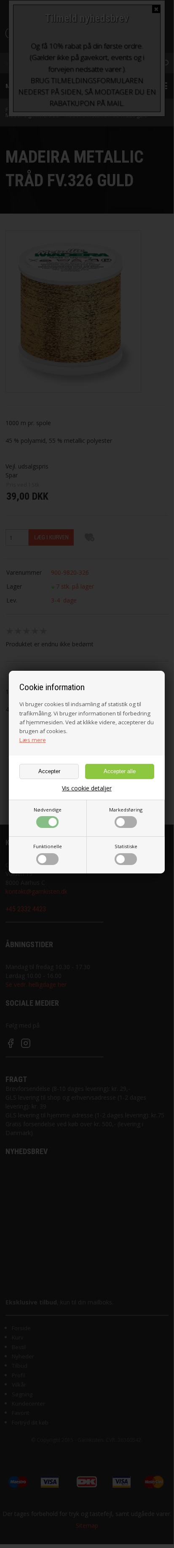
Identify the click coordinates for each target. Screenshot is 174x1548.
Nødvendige (48, 809)
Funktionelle (47, 846)
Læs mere (32, 740)
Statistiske (126, 846)
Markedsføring (125, 809)
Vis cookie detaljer (87, 788)
